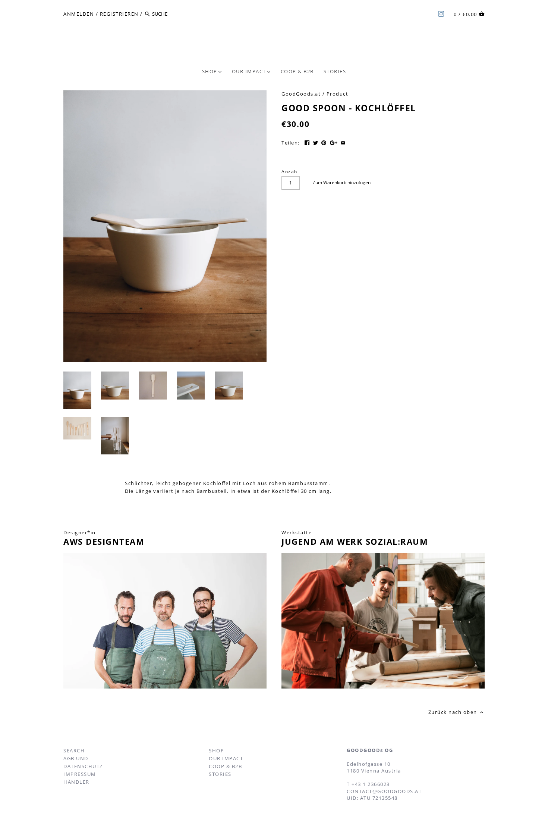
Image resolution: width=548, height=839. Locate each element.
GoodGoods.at (301, 93)
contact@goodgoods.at (384, 791)
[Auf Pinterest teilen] (323, 142)
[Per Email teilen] (343, 142)
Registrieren (119, 13)
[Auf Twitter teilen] (315, 142)
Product (338, 93)
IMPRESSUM (79, 774)
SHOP (216, 750)
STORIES (220, 774)
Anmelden (78, 13)
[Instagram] (441, 13)
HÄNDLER (76, 782)
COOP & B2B (225, 766)
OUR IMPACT (226, 758)
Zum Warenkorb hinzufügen (342, 182)
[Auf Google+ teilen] (333, 142)
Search (74, 750)
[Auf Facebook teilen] (307, 142)
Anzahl (290, 171)
